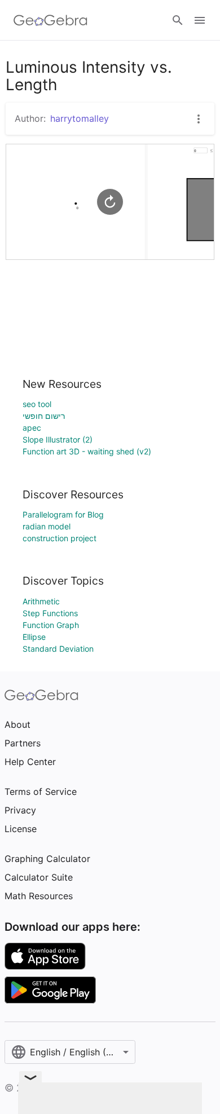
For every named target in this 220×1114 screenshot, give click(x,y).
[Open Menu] (199, 20)
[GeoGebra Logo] (50, 20)
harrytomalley (79, 118)
